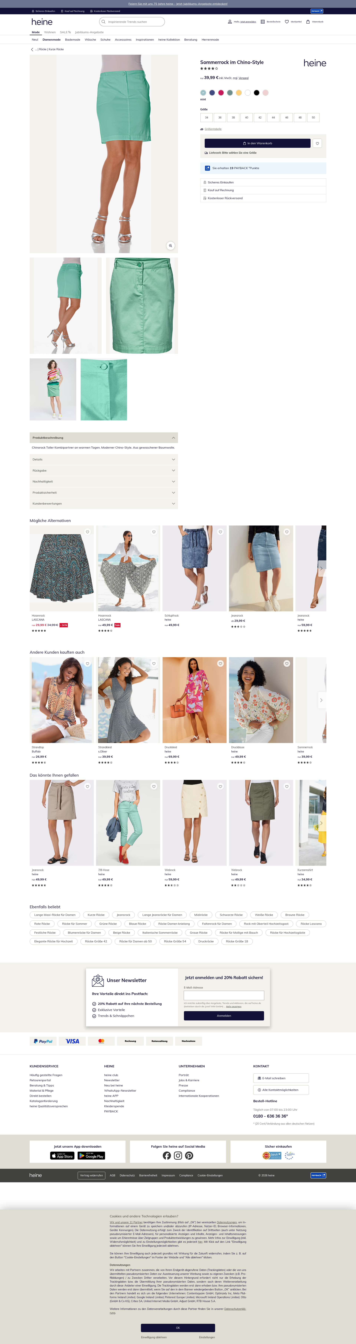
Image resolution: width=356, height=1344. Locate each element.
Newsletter (112, 1080)
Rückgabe (40, 470)
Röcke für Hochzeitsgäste (287, 932)
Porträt (184, 1075)
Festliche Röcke (45, 932)
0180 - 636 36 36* (270, 1116)
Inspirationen (145, 39)
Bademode (72, 39)
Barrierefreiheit (148, 1175)
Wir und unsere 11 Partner (126, 1222)
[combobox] (140, 21)
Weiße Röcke (264, 915)
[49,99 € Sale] (128, 568)
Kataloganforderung (44, 1101)
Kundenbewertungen (47, 503)
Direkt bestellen (40, 1096)
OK (178, 1328)
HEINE (109, 1066)
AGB (112, 1175)
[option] (203, 93)
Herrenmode (210, 39)
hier (200, 1241)
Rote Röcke (42, 923)
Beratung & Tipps (42, 1085)
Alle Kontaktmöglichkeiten (280, 1090)
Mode (36, 32)
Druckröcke (206, 941)
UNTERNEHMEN (192, 1066)
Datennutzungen (227, 1222)
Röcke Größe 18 (237, 941)
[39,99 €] (128, 700)
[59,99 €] (194, 823)
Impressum (168, 1175)
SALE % (65, 32)
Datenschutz (127, 1175)
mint (203, 99)
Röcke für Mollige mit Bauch (239, 932)
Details (37, 459)
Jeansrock (123, 915)
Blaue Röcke (137, 923)
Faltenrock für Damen (217, 923)
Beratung (190, 39)
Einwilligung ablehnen (154, 1337)
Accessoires (123, 39)
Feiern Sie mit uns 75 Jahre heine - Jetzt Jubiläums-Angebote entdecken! (178, 4)
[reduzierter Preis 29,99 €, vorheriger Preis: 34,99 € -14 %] (62, 568)
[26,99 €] (62, 700)
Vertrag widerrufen (91, 1175)
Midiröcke (201, 915)
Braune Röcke (294, 915)
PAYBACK (111, 1111)
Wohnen (50, 32)
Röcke (43, 49)
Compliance (187, 1090)
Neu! (35, 39)
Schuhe (105, 39)
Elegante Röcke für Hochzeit (53, 941)
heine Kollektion (169, 39)
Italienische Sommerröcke (160, 932)
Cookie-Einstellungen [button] (210, 1175)
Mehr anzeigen (233, 1006)
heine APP (111, 1096)
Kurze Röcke (56, 49)
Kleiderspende (114, 1106)
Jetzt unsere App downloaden (77, 1146)
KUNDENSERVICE (44, 1066)
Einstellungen (207, 1337)
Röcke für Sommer (74, 923)
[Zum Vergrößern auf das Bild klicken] (170, 245)
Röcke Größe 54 (175, 941)
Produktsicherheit (45, 492)
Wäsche (90, 39)
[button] (31, 49)
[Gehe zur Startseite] (42, 21)
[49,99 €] (194, 568)
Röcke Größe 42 (96, 941)
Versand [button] (243, 78)
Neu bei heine (113, 1085)
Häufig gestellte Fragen (46, 1075)
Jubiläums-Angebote (89, 32)
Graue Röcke (198, 932)
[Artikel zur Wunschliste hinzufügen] (317, 143)
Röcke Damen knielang (174, 923)
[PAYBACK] (317, 11)
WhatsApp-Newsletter (120, 1090)
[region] (178, 1277)
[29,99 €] (261, 568)
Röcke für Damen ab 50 (135, 941)
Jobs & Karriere (189, 1080)
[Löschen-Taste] (160, 21)
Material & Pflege (42, 1090)
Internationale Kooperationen (199, 1096)
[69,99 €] (194, 700)
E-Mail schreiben (271, 1079)
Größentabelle (213, 129)
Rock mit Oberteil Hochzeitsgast (266, 923)
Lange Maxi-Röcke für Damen (54, 915)
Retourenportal (40, 1080)
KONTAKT (261, 1066)
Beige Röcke (121, 932)
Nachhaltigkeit (43, 481)
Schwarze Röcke (231, 915)
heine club (111, 1075)
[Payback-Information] (318, 1175)
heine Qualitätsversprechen (49, 1106)
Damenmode (52, 39)
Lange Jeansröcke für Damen (162, 915)
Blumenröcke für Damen (84, 932)
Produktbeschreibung (48, 437)
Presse (183, 1085)
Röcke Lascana (311, 923)
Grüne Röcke (108, 923)
